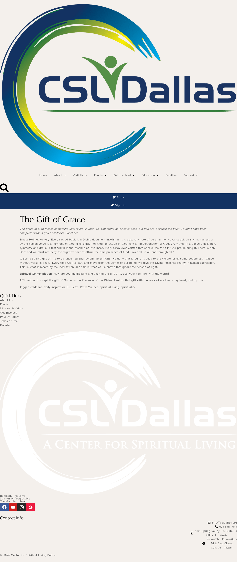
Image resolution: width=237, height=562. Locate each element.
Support (189, 175)
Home (43, 175)
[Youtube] (13, 507)
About (58, 175)
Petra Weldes (89, 287)
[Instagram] (21, 507)
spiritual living (109, 287)
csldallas (36, 287)
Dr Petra (72, 287)
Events (98, 175)
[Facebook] (4, 507)
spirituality (128, 287)
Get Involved (122, 175)
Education (148, 175)
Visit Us (78, 175)
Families (171, 175)
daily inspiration (55, 287)
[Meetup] (30, 507)
